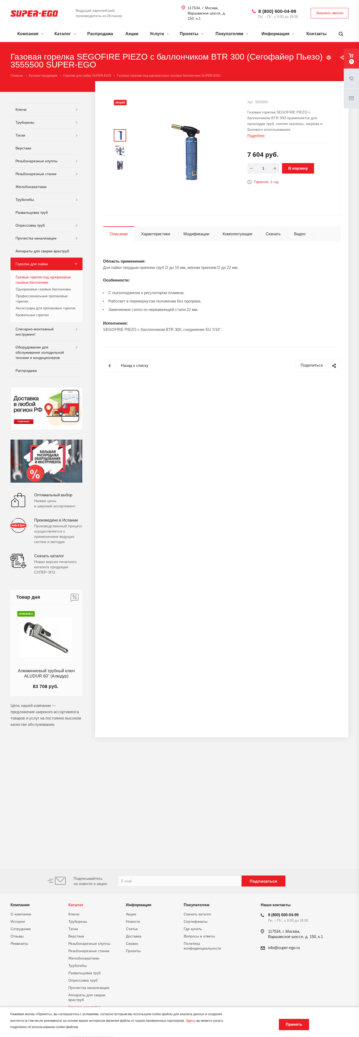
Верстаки (23, 148)
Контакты (316, 34)
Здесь (191, 1020)
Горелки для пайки (32, 264)
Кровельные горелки (32, 315)
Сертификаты (195, 921)
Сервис (132, 943)
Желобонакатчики (31, 187)
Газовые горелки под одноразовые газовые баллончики (43, 279)
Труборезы (25, 122)
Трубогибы (25, 199)
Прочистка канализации (36, 238)
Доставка (133, 936)
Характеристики (155, 234)
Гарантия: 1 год (266, 182)
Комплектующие (237, 234)
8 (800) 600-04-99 (277, 11)
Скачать (273, 234)
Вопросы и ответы (199, 936)
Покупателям (230, 34)
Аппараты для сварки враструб (42, 251)
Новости (133, 921)
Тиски (20, 135)
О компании (21, 914)
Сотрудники (21, 929)
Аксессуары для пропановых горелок (45, 308)
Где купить (193, 929)
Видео (299, 234)
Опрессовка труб (30, 225)
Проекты (189, 34)
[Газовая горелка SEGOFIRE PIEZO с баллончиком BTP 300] (186, 152)
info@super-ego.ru (284, 947)
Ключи (21, 109)
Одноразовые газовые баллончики (43, 289)
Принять (294, 1024)
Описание (119, 234)
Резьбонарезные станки (36, 174)
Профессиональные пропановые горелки (42, 298)
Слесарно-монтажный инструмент (35, 331)
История (18, 921)
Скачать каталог (197, 914)
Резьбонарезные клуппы (37, 161)
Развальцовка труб (32, 212)
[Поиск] (340, 34)
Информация (275, 34)
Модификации (196, 234)
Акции (132, 34)
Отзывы (17, 936)
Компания (28, 34)
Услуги (157, 34)
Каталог (63, 34)
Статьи (132, 929)
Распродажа (100, 34)
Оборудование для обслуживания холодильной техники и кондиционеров (40, 352)
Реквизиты (19, 943)
